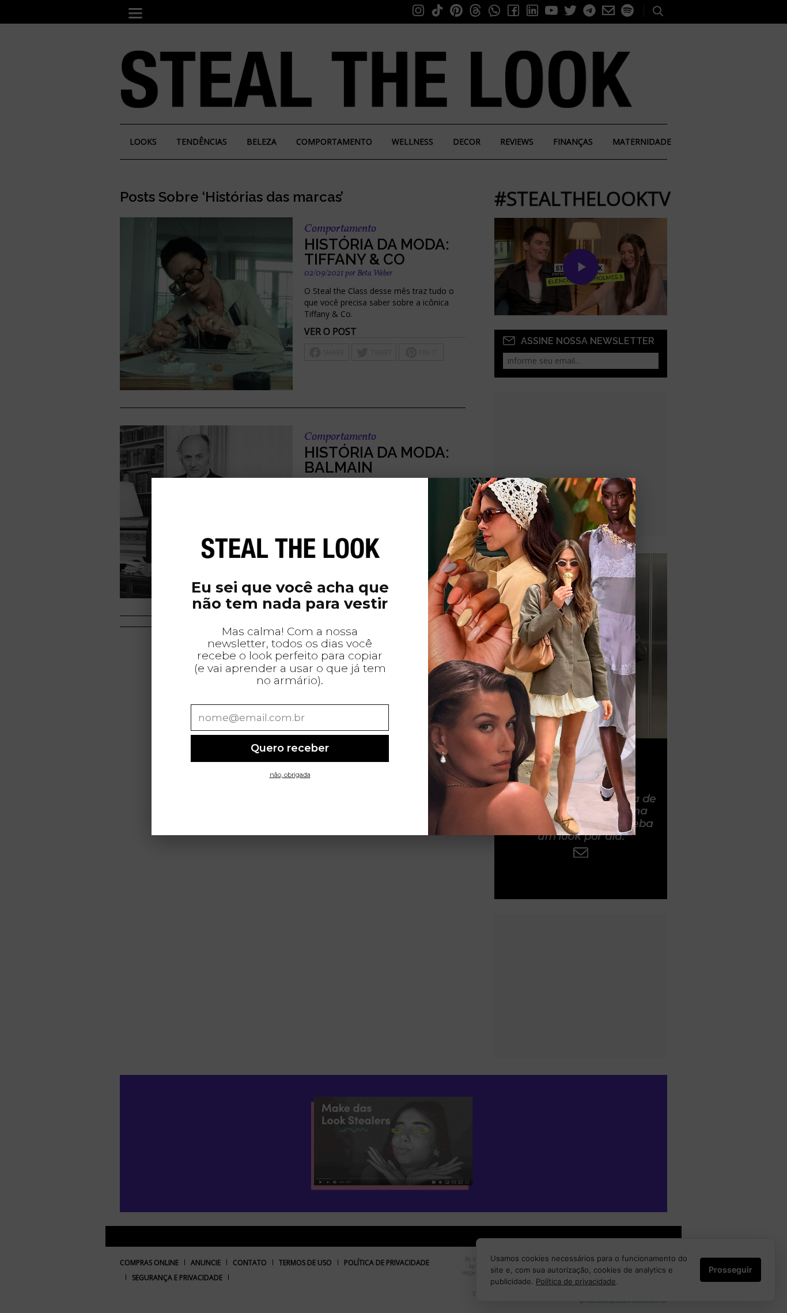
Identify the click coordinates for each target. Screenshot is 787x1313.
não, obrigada (290, 775)
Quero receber (290, 747)
